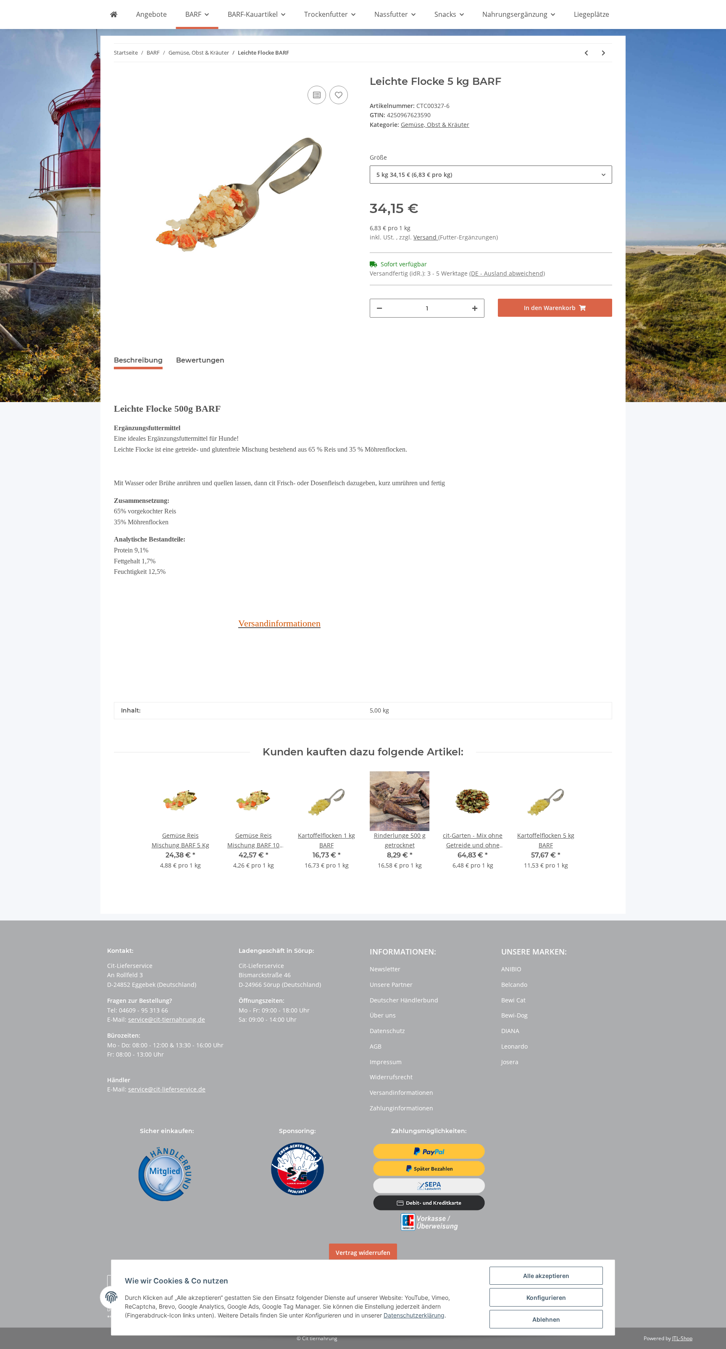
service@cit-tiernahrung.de (166, 1019)
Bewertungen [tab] (200, 360)
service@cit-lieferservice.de (166, 1089)
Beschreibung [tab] (138, 360)
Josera (509, 1062)
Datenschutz (387, 1031)
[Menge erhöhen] (475, 308)
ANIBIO (511, 969)
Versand (425, 237)
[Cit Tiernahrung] (113, 14)
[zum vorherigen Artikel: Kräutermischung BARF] (586, 53)
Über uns (383, 1015)
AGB (375, 1046)
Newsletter (385, 969)
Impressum (386, 1062)
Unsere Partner (391, 985)
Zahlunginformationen (401, 1108)
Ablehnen (546, 1319)
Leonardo (514, 1046)
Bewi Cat (513, 1000)
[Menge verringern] (379, 308)
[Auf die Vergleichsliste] (317, 95)
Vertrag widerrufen (363, 1253)
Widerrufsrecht (391, 1077)
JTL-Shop (682, 1338)
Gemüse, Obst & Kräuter (435, 125)
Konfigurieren (546, 1297)
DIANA (510, 1031)
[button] (491, 175)
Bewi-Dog (514, 1015)
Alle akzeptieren (546, 1275)
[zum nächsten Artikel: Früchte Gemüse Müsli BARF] (603, 53)
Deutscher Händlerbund (404, 1000)
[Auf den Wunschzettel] (338, 95)
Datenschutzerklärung (414, 1315)
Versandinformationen (401, 1093)
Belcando (514, 985)
